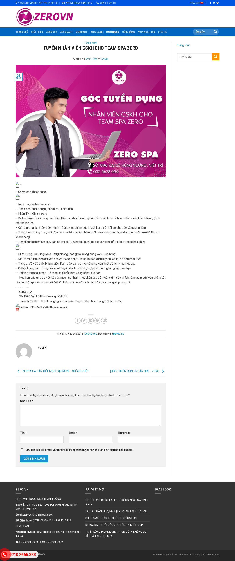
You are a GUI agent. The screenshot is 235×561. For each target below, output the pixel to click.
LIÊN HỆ (162, 31)
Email (73, 432)
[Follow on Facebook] (210, 3)
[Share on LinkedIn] (104, 321)
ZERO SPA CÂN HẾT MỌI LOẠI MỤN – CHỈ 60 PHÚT (55, 371)
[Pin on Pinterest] (97, 321)
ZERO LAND (96, 31)
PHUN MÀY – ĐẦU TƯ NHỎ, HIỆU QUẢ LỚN (111, 518)
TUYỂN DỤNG (112, 31)
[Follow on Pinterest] (217, 3)
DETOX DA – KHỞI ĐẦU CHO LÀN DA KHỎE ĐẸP (114, 524)
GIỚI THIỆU (37, 31)
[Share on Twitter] (84, 321)
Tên (23, 432)
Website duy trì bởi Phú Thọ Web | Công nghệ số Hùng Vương (186, 554)
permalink (118, 333)
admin (105, 59)
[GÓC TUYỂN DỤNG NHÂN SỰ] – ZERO (135, 371)
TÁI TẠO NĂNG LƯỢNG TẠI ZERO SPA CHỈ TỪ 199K (116, 511)
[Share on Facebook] (78, 321)
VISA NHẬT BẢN (146, 31)
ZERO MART (66, 31)
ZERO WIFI (81, 31)
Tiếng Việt (195, 3)
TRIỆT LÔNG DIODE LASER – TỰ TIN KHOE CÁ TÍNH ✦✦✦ (116, 502)
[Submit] (215, 32)
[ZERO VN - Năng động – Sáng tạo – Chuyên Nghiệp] (45, 17)
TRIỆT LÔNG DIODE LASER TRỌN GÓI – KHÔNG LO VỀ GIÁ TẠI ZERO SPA (115, 534)
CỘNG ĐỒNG (128, 31)
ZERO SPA (51, 31)
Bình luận (26, 401)
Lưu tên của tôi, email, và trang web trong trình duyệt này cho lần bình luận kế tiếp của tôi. (79, 450)
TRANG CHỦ (22, 31)
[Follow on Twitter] (214, 3)
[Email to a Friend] (91, 321)
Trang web (124, 432)
